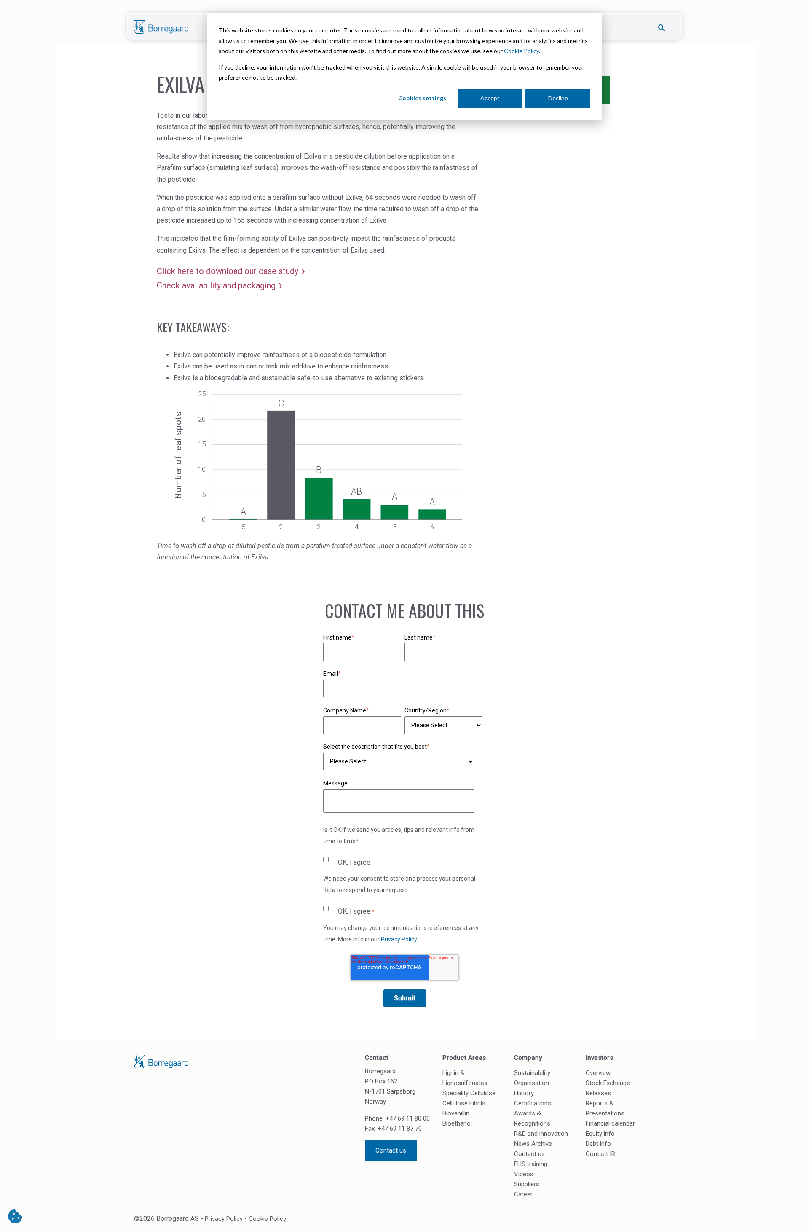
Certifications (532, 1103)
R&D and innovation (541, 1133)
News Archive (533, 1144)
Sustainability (532, 1073)
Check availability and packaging (216, 285)
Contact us (390, 1150)
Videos (523, 1174)
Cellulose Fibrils (463, 1103)
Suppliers (526, 1184)
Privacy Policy (399, 939)
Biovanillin (455, 1113)
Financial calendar (610, 1123)
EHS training (530, 1164)
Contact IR (600, 1154)
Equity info (600, 1133)
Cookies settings (422, 98)
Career (523, 1194)
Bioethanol (457, 1123)
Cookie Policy (521, 50)
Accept (490, 98)
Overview (598, 1073)
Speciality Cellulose (469, 1093)
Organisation (531, 1083)
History (524, 1093)
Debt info (598, 1144)
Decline (558, 98)
